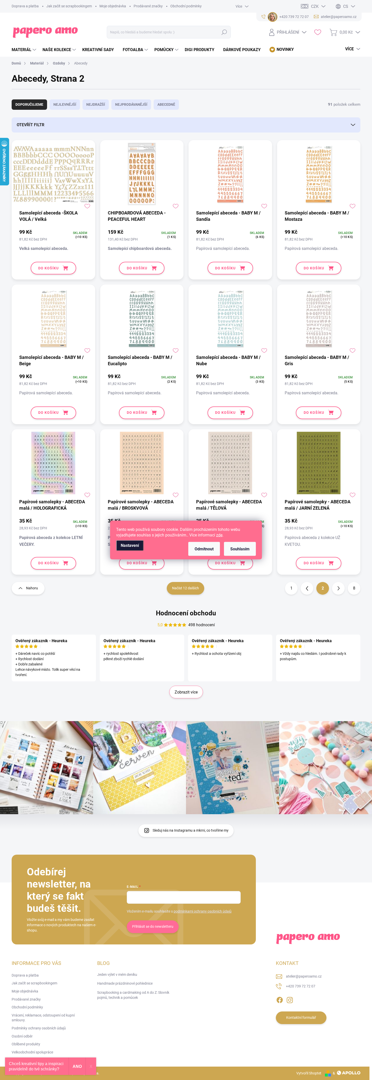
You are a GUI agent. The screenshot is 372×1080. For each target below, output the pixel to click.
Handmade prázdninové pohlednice (125, 983)
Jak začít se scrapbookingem (69, 6)
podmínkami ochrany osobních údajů (203, 911)
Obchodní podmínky (186, 6)
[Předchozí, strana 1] (307, 588)
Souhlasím (240, 549)
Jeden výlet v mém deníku (117, 975)
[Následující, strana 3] (338, 588)
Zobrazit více (186, 692)
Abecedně (166, 104)
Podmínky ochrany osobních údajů (39, 1028)
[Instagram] (290, 999)
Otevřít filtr (30, 124)
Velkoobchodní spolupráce (32, 1052)
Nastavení (130, 545)
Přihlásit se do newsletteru (152, 926)
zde (219, 535)
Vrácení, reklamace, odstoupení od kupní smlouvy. (43, 1017)
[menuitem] (24, 49)
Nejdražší (95, 104)
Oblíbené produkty (26, 1044)
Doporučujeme (29, 104)
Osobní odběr (22, 1036)
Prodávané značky (148, 6)
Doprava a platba (25, 6)
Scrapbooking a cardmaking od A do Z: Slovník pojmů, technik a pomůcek (133, 995)
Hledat (224, 32)
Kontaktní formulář (301, 1018)
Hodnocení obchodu (186, 613)
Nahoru (32, 588)
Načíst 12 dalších (185, 588)
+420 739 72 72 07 (300, 986)
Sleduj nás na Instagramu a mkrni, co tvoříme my (191, 830)
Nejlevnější (64, 104)
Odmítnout (204, 549)
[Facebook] (279, 999)
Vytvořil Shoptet (308, 1073)
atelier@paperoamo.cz (304, 976)
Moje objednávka (112, 6)
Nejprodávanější (131, 104)
